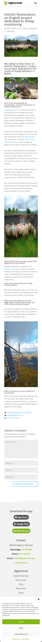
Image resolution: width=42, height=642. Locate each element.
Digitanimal (33, 28)
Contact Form (21, 562)
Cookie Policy (16, 639)
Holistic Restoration (11, 110)
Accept (21, 622)
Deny (21, 628)
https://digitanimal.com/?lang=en (19, 412)
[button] (39, 599)
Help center (21, 580)
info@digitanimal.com (15, 415)
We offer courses (28, 137)
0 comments (10, 31)
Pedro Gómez (11, 28)
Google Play (22, 524)
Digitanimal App (21, 575)
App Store (22, 517)
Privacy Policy (25, 639)
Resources (21, 588)
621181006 (27, 549)
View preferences (21, 634)
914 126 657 (24, 554)
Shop (21, 592)
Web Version (22, 531)
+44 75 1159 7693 (13, 418)
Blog (21, 584)
